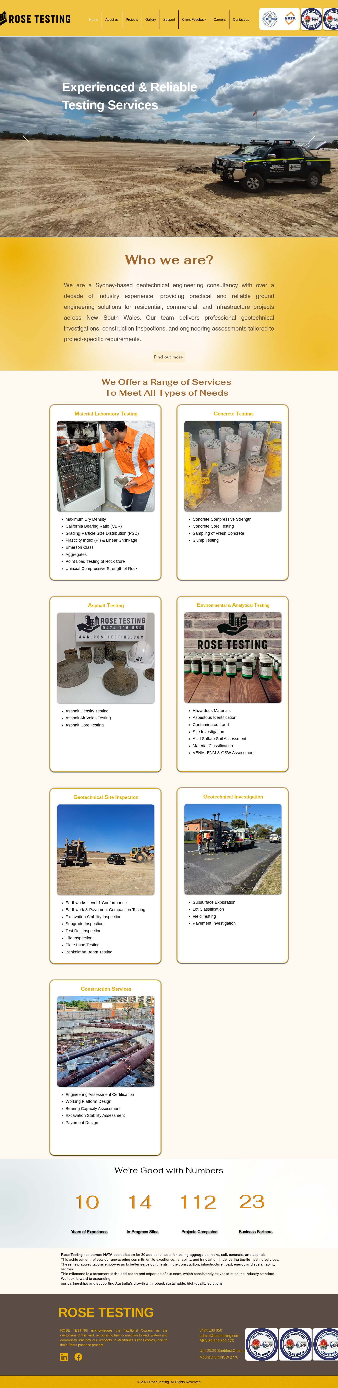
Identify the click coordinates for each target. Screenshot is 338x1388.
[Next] (312, 137)
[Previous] (26, 137)
